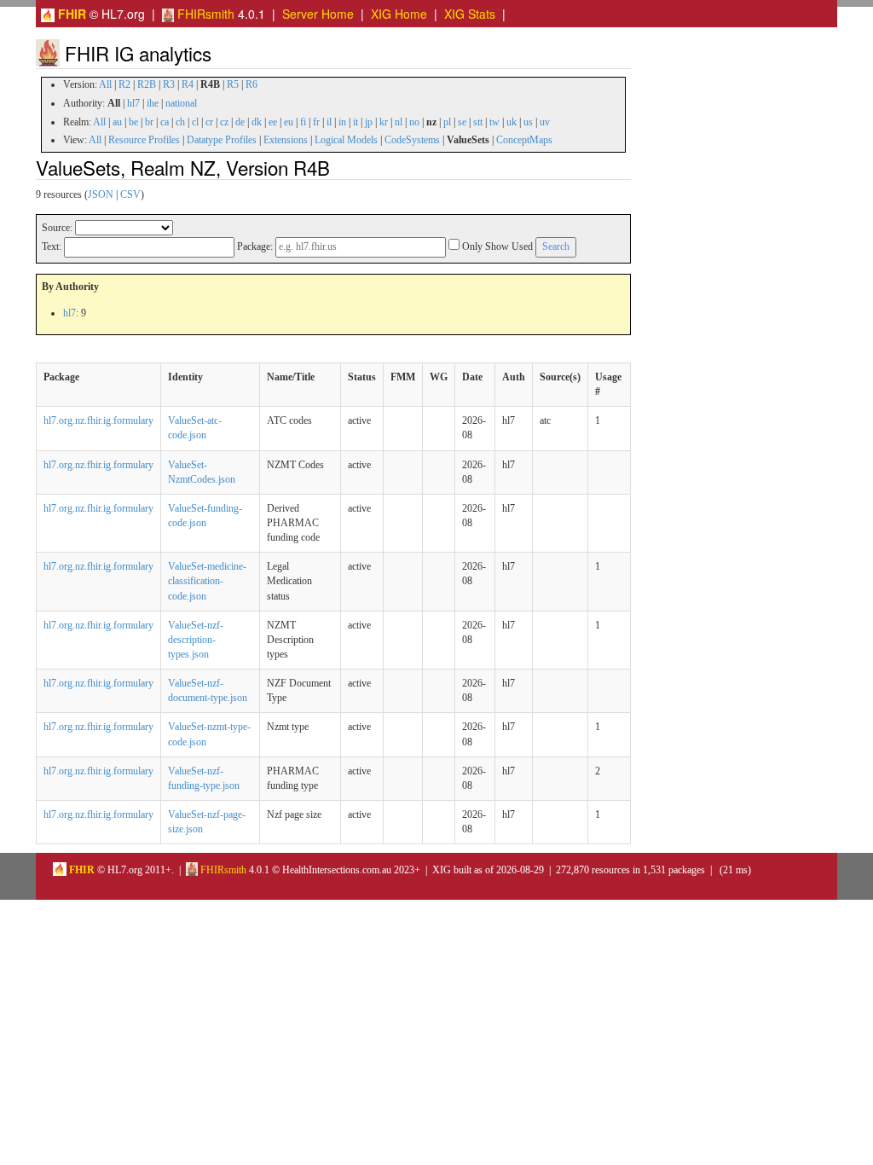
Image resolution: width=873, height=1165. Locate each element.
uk (511, 122)
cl (195, 122)
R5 (233, 84)
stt (478, 122)
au (117, 122)
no (414, 122)
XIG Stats (469, 13)
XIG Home (399, 13)
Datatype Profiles (222, 140)
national (181, 103)
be (133, 122)
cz (224, 122)
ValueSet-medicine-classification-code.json (207, 580)
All (105, 84)
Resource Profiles (144, 140)
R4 (188, 84)
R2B (146, 84)
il (329, 122)
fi (303, 122)
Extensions (285, 140)
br (149, 122)
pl (447, 122)
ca (164, 122)
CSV (130, 194)
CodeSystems (412, 140)
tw (494, 122)
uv (545, 122)
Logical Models (346, 140)
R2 (124, 84)
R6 (251, 84)
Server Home (318, 13)
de (240, 122)
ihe (153, 103)
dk (256, 122)
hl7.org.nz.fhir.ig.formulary (98, 420)
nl (398, 122)
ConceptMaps (524, 140)
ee (273, 122)
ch (180, 122)
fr (316, 122)
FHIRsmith (204, 13)
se (462, 122)
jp (369, 122)
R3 (169, 84)
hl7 (133, 103)
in (342, 122)
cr (209, 122)
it (355, 122)
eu (288, 122)
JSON (100, 194)
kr (383, 122)
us (528, 122)
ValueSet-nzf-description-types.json (195, 639)
